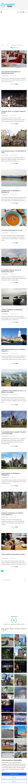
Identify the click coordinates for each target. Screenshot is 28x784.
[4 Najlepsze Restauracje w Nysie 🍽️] (14, 217)
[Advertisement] (14, 30)
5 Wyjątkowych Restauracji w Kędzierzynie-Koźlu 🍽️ (10, 72)
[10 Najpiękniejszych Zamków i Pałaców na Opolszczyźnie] (14, 419)
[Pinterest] (21, 12)
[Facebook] (17, 12)
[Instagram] (20, 12)
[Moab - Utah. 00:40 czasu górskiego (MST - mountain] (20, 732)
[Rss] (24, 12)
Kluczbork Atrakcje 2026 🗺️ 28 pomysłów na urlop (11, 271)
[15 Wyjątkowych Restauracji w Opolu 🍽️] (14, 541)
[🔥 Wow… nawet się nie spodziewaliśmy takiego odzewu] (7, 666)
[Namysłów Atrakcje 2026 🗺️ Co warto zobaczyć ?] (14, 336)
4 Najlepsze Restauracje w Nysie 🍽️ (12, 230)
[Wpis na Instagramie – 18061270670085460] (20, 745)
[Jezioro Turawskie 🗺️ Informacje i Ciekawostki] (14, 296)
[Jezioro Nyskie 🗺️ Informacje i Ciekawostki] (14, 177)
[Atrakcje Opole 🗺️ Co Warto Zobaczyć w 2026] (14, 98)
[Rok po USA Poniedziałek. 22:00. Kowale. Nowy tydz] (7, 640)
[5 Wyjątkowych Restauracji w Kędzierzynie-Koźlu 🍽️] (14, 58)
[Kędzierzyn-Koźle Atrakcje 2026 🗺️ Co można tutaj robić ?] (14, 377)
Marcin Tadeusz (5, 75)
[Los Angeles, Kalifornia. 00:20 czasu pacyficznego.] (20, 692)
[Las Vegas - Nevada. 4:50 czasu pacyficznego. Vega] (7, 706)
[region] (14, 771)
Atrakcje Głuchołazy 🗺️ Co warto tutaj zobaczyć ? (12, 514)
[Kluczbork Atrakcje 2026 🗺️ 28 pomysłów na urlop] (14, 257)
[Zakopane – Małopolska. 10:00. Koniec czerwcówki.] (20, 679)
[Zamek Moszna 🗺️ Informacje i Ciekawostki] (14, 460)
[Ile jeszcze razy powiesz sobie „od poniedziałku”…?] (20, 666)
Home (2, 45)
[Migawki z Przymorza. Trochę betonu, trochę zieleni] (20, 653)
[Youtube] (23, 12)
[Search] (26, 12)
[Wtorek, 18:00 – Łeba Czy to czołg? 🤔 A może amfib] (7, 679)
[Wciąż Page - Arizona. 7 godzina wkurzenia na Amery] (20, 719)
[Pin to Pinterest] (15, 84)
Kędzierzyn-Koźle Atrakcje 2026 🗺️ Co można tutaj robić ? (13, 391)
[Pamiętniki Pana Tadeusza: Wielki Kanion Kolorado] (20, 706)
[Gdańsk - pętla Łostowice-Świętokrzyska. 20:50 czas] (7, 692)
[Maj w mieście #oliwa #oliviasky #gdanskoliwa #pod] (7, 653)
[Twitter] (18, 12)
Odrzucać (14, 781)
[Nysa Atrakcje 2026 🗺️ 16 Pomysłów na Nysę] (14, 138)
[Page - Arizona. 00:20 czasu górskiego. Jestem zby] (7, 732)
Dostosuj (14, 777)
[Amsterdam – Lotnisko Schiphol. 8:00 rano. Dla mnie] (7, 745)
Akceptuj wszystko (14, 774)
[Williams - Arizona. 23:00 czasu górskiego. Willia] (7, 719)
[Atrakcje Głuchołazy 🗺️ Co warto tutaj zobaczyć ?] (14, 500)
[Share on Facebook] (12, 84)
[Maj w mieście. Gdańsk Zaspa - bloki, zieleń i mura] (20, 640)
